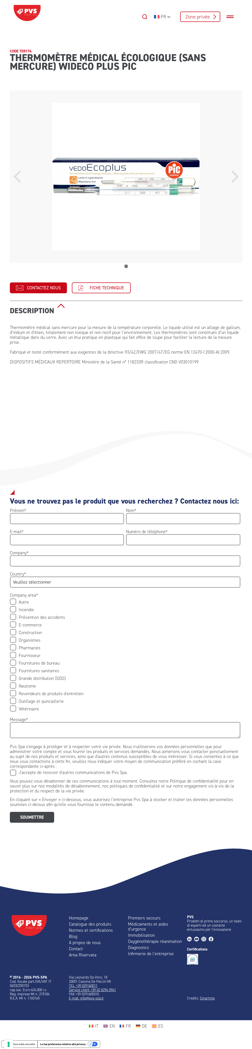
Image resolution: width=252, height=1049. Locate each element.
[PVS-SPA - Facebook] (212, 939)
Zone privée (198, 17)
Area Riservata (82, 955)
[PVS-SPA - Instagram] (204, 939)
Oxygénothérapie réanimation (155, 941)
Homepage (78, 918)
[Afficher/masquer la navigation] (232, 17)
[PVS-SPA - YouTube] (197, 939)
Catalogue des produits (90, 924)
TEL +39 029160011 (83, 985)
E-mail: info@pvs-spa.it (86, 998)
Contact (76, 949)
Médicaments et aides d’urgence (148, 926)
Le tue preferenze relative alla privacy (63, 1044)
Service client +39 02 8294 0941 (92, 989)
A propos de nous (85, 943)
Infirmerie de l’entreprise (151, 954)
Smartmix (207, 998)
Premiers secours (144, 918)
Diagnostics (138, 948)
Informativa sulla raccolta (19, 1044)
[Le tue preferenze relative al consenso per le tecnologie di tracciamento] (8, 1044)
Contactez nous (44, 288)
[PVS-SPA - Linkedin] (190, 939)
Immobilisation (141, 935)
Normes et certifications (91, 930)
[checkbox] (125, 655)
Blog (73, 936)
